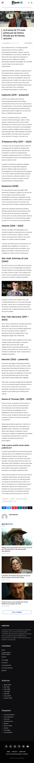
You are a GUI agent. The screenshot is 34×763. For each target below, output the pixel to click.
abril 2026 (6, 693)
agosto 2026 (7, 685)
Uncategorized (8, 732)
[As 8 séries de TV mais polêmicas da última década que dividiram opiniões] (17, 19)
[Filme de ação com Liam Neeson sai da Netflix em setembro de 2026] (17, 591)
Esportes (4, 670)
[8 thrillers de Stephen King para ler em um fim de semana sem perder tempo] (17, 564)
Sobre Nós (22, 751)
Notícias (6, 728)
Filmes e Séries (6, 654)
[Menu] (3, 2)
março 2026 (7, 696)
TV (15, 501)
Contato (14, 751)
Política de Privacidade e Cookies (17, 754)
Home (3, 650)
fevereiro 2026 (8, 698)
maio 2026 (7, 691)
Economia (4, 662)
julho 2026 (7, 687)
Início (3, 7)
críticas (12, 499)
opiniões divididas (22, 499)
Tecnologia (5, 660)
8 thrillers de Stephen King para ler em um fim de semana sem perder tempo (16, 576)
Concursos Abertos (7, 668)
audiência (5, 499)
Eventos (4, 657)
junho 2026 (7, 689)
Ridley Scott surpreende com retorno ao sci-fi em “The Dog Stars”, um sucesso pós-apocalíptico (17, 549)
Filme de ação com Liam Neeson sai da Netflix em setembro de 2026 (15, 603)
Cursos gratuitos (6, 665)
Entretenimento (28, 43)
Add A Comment (17, 612)
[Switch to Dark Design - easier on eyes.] (29, 2)
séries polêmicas (7, 501)
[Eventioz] (17, 2)
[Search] (31, 2)
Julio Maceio (6, 43)
